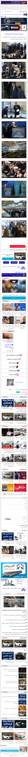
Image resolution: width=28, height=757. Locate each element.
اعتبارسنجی (25, 527)
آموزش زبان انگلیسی (13, 371)
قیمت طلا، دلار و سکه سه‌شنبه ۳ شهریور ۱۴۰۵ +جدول (15, 620)
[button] (4, 16)
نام (25, 499)
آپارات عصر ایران (12, 374)
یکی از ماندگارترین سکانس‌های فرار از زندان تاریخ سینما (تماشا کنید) (8, 341)
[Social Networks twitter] (18, 272)
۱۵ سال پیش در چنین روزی (12, 359)
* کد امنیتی (24, 517)
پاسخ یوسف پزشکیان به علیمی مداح (18, 629)
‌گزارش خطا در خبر (23, 392)
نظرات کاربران (14, 262)
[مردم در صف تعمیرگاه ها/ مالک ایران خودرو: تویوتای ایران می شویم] (14, 602)
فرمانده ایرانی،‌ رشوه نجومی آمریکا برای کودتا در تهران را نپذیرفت (13, 623)
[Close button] (27, 745)
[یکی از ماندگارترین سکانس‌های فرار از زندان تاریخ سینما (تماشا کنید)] (8, 336)
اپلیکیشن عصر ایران (18, 382)
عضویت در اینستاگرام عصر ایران (12, 355)
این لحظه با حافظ (12, 363)
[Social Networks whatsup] (19, 272)
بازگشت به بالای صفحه (21, 561)
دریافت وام (8, 259)
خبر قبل (6, 262)
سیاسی (22, 31)
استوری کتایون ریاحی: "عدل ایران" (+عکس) (17, 626)
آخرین (21, 394)
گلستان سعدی (12, 367)
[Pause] (3, 291)
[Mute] (5, 291)
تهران (15, 394)
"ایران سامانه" (12, 755)
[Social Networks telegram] (16, 272)
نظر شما (25, 498)
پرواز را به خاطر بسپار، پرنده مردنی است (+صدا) (11, 267)
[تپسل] (2, 278)
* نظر (25, 507)
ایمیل (25, 503)
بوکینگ (22, 527)
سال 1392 (11, 394)
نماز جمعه (17, 394)
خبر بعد (21, 262)
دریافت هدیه (9, 750)
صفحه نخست (25, 31)
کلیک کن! (14, 298)
